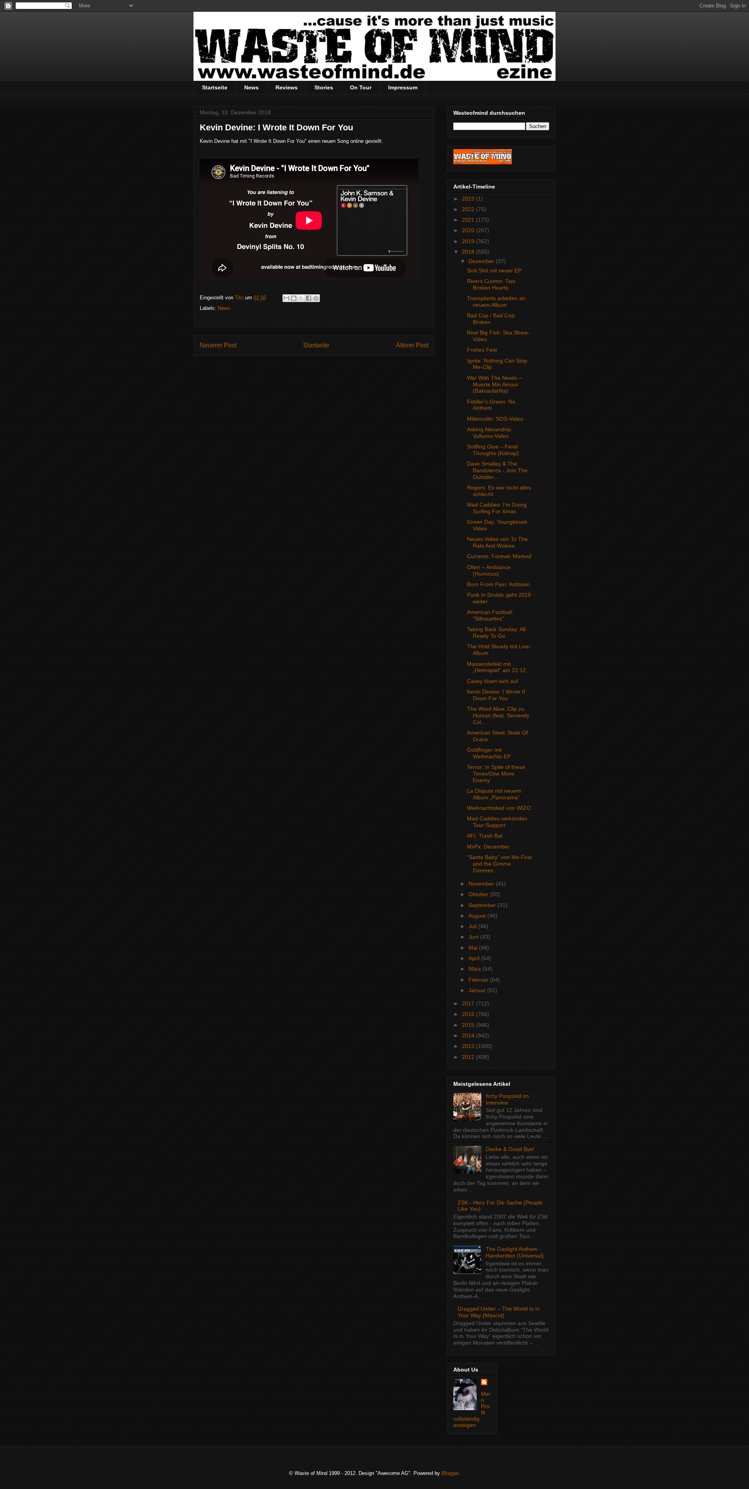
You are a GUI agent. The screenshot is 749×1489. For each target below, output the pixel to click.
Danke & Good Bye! (510, 1149)
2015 (469, 1025)
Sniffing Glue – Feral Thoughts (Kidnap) (493, 449)
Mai (474, 948)
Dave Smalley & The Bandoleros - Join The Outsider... (497, 470)
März (476, 969)
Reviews (286, 87)
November (482, 884)
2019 (469, 241)
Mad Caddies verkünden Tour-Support (497, 821)
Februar (479, 980)
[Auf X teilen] (301, 298)
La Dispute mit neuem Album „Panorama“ (494, 794)
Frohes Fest (482, 350)
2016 (469, 1014)
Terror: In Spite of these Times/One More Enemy (496, 773)
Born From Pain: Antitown (498, 584)
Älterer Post (412, 345)
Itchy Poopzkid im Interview (507, 1099)
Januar (478, 990)
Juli (473, 926)
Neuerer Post (218, 345)
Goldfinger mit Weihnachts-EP (489, 753)
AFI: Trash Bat (484, 836)
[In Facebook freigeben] (308, 298)
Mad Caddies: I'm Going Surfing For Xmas (497, 508)
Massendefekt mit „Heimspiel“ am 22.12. (497, 667)
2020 (469, 230)
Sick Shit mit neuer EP (494, 270)
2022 (469, 209)
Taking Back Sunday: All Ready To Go (496, 632)
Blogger (450, 1473)
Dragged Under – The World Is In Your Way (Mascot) (499, 1312)
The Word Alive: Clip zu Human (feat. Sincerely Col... (498, 715)
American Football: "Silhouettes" (490, 615)
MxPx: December (488, 846)
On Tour (360, 87)
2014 (469, 1035)
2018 (469, 252)
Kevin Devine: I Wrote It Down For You (496, 694)
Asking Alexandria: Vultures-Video (489, 432)
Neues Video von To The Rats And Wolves (497, 542)
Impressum (402, 87)
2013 (469, 1046)
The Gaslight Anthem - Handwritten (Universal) (515, 1252)
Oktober (479, 894)
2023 (469, 199)
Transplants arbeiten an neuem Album (496, 301)
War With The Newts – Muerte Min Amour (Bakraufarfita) (494, 384)
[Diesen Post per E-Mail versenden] (286, 298)
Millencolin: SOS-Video (495, 419)
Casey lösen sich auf (492, 681)
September (483, 905)
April (475, 958)
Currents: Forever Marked (499, 556)
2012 (469, 1057)
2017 (469, 1003)
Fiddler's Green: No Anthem (491, 404)
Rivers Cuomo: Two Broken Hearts (491, 284)
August (478, 916)
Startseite (214, 87)
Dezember (482, 261)
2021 (469, 220)
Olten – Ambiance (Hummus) (489, 570)
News (251, 87)
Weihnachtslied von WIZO (499, 808)
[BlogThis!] (294, 298)
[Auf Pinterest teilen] (316, 298)
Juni (474, 937)
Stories (323, 87)
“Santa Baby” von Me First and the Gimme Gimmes (499, 863)
